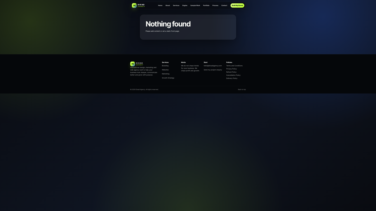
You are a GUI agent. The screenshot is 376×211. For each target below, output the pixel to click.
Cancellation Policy (233, 75)
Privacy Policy (231, 69)
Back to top (242, 89)
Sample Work (195, 5)
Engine (184, 5)
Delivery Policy (231, 78)
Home (160, 5)
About (167, 5)
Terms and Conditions (234, 66)
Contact (224, 5)
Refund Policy (231, 72)
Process (215, 5)
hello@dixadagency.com (213, 66)
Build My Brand (237, 5)
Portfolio (206, 5)
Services (176, 5)
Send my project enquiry (213, 70)
